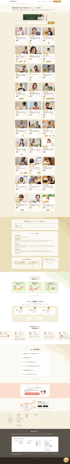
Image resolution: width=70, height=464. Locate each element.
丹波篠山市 (25, 241)
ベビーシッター (29, 9)
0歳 (27, 246)
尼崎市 (20, 240)
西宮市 (25, 240)
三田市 (20, 241)
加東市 (44, 241)
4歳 (34, 246)
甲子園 (34, 250)
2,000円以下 (20, 246)
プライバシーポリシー (36, 453)
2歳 (30, 246)
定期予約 (16, 245)
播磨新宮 (33, 251)
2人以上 (47, 245)
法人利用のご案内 (50, 1)
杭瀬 (31, 250)
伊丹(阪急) (23, 250)
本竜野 (51, 251)
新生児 (42, 246)
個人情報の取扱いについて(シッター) (21, 453)
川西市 (16, 241)
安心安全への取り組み (44, 1)
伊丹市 (32, 240)
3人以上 (50, 245)
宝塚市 (47, 240)
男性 (42, 245)
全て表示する (16, 242)
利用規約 (15, 453)
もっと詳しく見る (35, 378)
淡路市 (39, 241)
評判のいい (19, 247)
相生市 (35, 240)
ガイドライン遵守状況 (41, 453)
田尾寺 (46, 250)
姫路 (44, 251)
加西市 (23, 241)
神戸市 (16, 240)
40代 (52, 246)
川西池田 (29, 250)
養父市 (29, 241)
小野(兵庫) (26, 250)
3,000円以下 (25, 246)
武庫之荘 (16, 252)
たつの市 (47, 241)
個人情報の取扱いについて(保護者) (29, 453)
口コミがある (23, 247)
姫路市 (18, 240)
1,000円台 (52, 245)
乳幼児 (44, 246)
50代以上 (16, 247)
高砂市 (52, 240)
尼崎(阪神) (19, 250)
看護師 (41, 245)
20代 (48, 246)
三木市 (49, 240)
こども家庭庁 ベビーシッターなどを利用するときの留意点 (51, 453)
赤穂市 (42, 240)
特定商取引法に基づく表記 (14, 454)
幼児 (46, 246)
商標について (19, 454)
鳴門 (21, 252)
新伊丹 (43, 250)
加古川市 (40, 240)
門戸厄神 (19, 252)
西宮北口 (27, 251)
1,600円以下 (16, 246)
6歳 (37, 246)
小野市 (18, 241)
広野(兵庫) (46, 251)
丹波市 (31, 241)
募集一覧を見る (35, 318)
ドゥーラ (38, 245)
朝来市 (37, 241)
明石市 (23, 240)
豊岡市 (37, 240)
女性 (44, 245)
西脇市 (45, 240)
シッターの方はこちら (57, 1)
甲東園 (39, 250)
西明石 (21, 251)
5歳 (35, 246)
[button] (13, 310)
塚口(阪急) (16, 251)
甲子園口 (36, 250)
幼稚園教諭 (21, 245)
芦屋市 (30, 240)
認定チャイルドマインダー (32, 245)
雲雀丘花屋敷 (41, 251)
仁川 (18, 251)
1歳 (29, 246)
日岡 (35, 251)
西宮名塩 (30, 251)
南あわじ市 (34, 241)
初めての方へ (39, 1)
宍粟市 (42, 241)
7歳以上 (39, 246)
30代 (50, 246)
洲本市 (27, 240)
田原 (51, 250)
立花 (49, 250)
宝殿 (49, 251)
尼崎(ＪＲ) (16, 250)
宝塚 (47, 250)
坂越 (41, 250)
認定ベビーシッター (26, 245)
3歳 (32, 246)
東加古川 (37, 251)
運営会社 (12, 453)
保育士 (19, 245)
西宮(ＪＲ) (23, 251)
